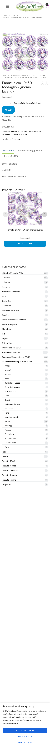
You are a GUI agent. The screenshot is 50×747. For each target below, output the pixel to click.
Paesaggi (8, 425)
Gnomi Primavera (13, 139)
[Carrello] (47, 6)
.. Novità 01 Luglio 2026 (12, 273)
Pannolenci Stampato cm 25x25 (16, 357)
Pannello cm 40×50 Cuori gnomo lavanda (25, 229)
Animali (8, 370)
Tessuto (5, 456)
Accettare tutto (25, 730)
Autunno (8, 374)
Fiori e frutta (10, 391)
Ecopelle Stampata (10, 310)
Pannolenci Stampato (32, 131)
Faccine (5, 315)
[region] (25, 725)
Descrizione (8, 150)
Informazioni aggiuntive (30, 150)
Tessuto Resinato (9, 475)
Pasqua (8, 430)
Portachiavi (9, 434)
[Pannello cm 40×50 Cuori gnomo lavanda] (42, 84)
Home (5, 15)
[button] (43, 37)
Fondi (7, 396)
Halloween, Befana (12, 404)
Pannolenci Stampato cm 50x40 (23, 76)
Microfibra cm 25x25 (12, 347)
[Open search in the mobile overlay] (42, 6)
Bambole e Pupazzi (12, 383)
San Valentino (10, 443)
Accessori (6, 287)
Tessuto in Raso (9, 465)
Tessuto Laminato (10, 470)
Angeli (7, 366)
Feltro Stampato (9, 324)
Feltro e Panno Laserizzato (14, 319)
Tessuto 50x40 (8, 461)
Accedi (8, 110)
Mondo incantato (12, 417)
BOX (4, 296)
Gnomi (14, 131)
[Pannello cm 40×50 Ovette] (46, 84)
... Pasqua (6, 282)
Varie (7, 447)
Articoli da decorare (11, 291)
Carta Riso (7, 301)
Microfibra (7, 343)
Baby (7, 379)
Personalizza (25, 736)
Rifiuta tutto (25, 742)
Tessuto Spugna (9, 480)
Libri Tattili (9, 408)
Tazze (4, 451)
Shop (13, 15)
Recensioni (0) (11, 156)
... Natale (6, 277)
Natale (7, 421)
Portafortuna (10, 438)
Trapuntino (7, 484)
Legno (5, 338)
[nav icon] (7, 6)
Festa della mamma (12, 387)
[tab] (8, 151)
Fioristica (6, 329)
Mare (7, 413)
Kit (3, 333)
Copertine (6, 305)
